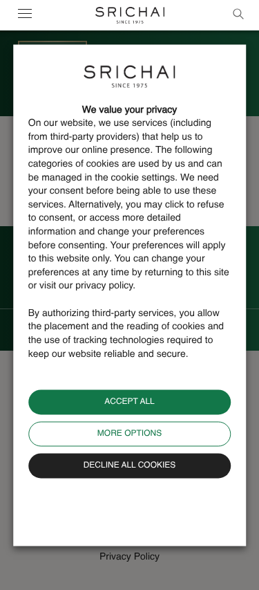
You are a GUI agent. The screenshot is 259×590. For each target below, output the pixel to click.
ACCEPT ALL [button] (129, 402)
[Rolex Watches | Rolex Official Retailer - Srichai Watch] (129, 15)
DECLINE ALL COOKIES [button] (130, 466)
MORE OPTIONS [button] (129, 434)
